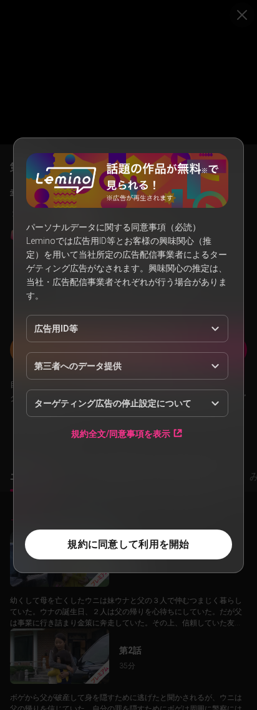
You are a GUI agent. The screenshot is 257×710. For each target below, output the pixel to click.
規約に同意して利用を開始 (128, 544)
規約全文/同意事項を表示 (120, 433)
